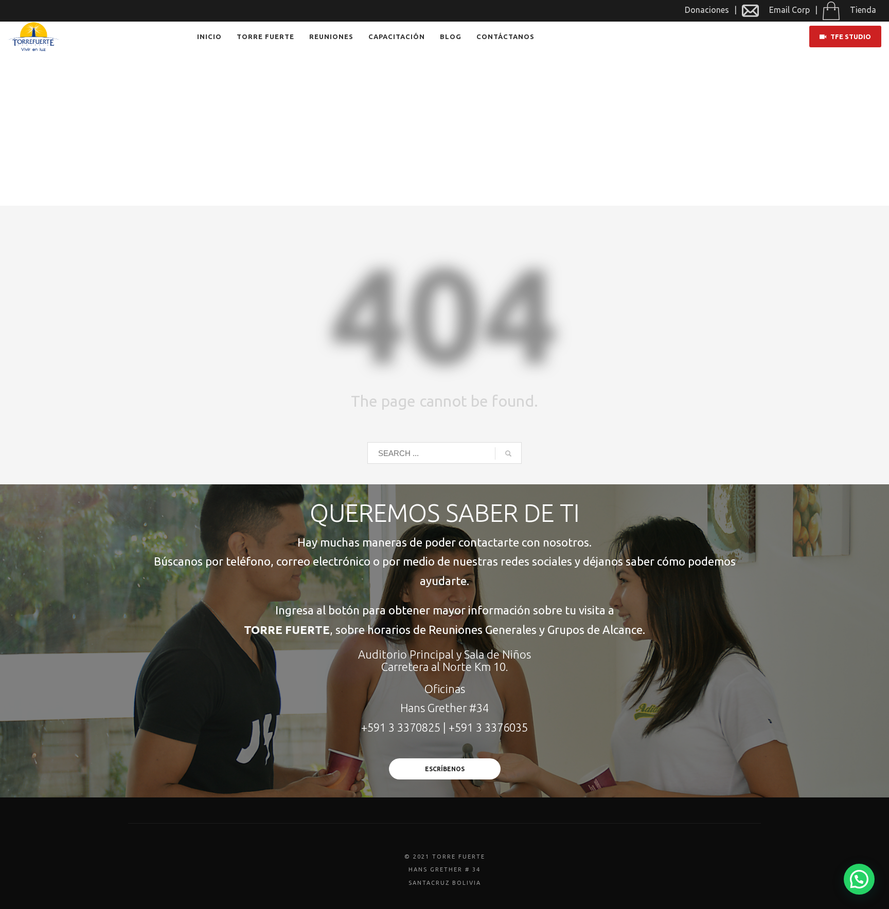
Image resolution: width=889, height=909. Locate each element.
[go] (508, 453)
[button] (859, 879)
